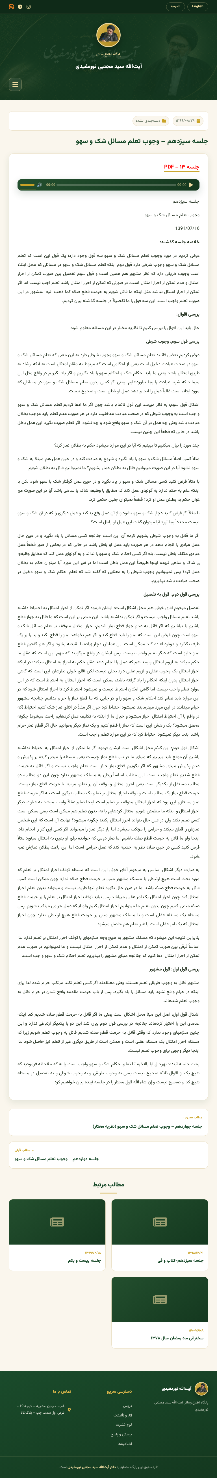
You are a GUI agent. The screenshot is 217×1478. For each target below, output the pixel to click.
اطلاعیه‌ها (125, 1444)
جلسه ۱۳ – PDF (181, 167)
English (197, 6)
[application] (109, 185)
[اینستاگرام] (28, 7)
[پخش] (191, 185)
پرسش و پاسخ (121, 1434)
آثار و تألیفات (123, 1415)
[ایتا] (11, 6)
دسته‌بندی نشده (148, 121)
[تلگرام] (20, 7)
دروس (127, 1406)
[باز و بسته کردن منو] (15, 84)
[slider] (28, 184)
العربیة (175, 6)
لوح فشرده (124, 1425)
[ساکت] (39, 185)
